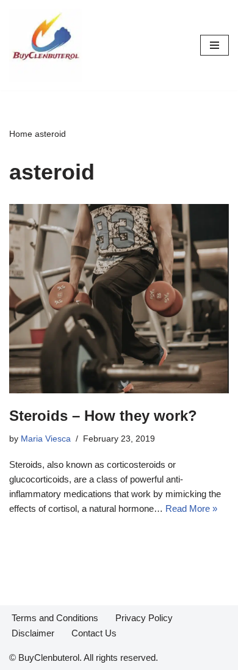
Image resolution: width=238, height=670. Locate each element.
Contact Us (94, 633)
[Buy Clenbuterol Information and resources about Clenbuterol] (45, 45)
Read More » (191, 508)
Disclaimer (33, 633)
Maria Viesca (46, 438)
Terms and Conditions (55, 618)
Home (20, 134)
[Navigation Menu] (214, 45)
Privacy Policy (144, 618)
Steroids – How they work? (103, 415)
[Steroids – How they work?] (119, 298)
